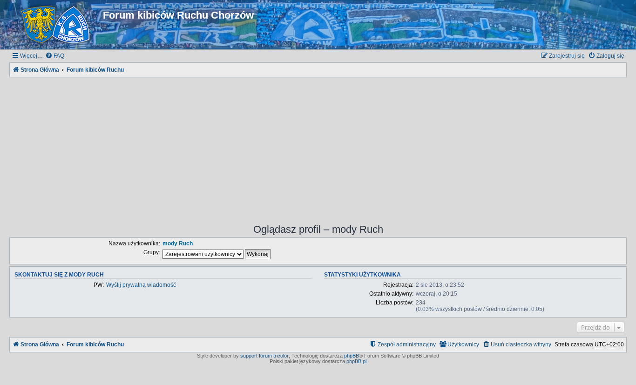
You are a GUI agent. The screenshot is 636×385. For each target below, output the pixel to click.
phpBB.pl (356, 361)
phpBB (351, 355)
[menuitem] (54, 56)
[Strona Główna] (57, 24)
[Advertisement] (318, 144)
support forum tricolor (264, 355)
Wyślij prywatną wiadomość (141, 285)
